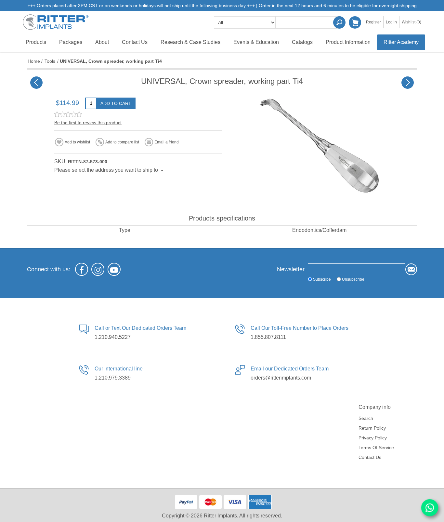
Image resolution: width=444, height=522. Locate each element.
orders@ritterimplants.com (281, 378)
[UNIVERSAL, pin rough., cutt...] (407, 82)
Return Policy (372, 428)
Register (373, 22)
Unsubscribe (353, 279)
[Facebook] (81, 269)
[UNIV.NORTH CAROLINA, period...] (36, 82)
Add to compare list (122, 142)
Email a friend (166, 142)
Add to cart (115, 103)
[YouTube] (114, 269)
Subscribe (322, 279)
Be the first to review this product (88, 122)
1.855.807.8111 (268, 337)
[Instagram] (97, 269)
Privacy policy (373, 437)
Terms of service (376, 447)
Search (339, 22)
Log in (391, 22)
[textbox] (308, 22)
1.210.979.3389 (113, 378)
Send (411, 269)
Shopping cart (355, 22)
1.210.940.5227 (113, 337)
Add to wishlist (77, 142)
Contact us (370, 457)
